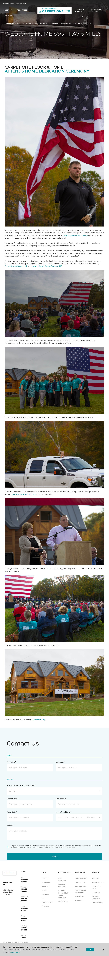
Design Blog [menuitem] (63, 901)
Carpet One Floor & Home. (18, 942)
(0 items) (82, 17)
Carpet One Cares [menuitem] (96, 887)
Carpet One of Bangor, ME (16, 266)
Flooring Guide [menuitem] (81, 886)
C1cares (28, 23)
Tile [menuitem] (43, 898)
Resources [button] (22, 10)
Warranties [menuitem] (79, 896)
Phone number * (13, 798)
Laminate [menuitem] (45, 894)
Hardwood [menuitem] (45, 886)
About (19, 23)
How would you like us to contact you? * (21, 785)
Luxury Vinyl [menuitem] (46, 882)
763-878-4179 (21, 4)
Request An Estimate (96, 10)
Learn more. (15, 952)
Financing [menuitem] (45, 906)
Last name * (60, 762)
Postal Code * (12, 812)
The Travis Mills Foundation (76, 235)
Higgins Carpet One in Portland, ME (47, 266)
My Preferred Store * (63, 812)
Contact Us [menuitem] (96, 892)
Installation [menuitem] (79, 900)
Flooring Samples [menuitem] (61, 886)
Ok (90, 949)
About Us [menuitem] (95, 878)
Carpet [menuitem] (44, 890)
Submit (54, 856)
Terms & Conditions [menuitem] (96, 897)
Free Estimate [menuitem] (47, 902)
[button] (75, 17)
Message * (10, 825)
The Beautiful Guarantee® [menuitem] (80, 891)
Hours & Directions (80, 10)
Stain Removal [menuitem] (80, 878)
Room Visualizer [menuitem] (62, 879)
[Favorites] (79, 17)
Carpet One (9, 23)
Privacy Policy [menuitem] (97, 903)
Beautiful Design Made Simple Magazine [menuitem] (63, 894)
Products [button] (8, 10)
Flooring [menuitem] (45, 878)
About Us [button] (7, 16)
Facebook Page (39, 720)
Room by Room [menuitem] (98, 882)
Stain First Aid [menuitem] (80, 882)
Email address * (61, 798)
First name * (11, 762)
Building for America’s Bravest (25, 494)
